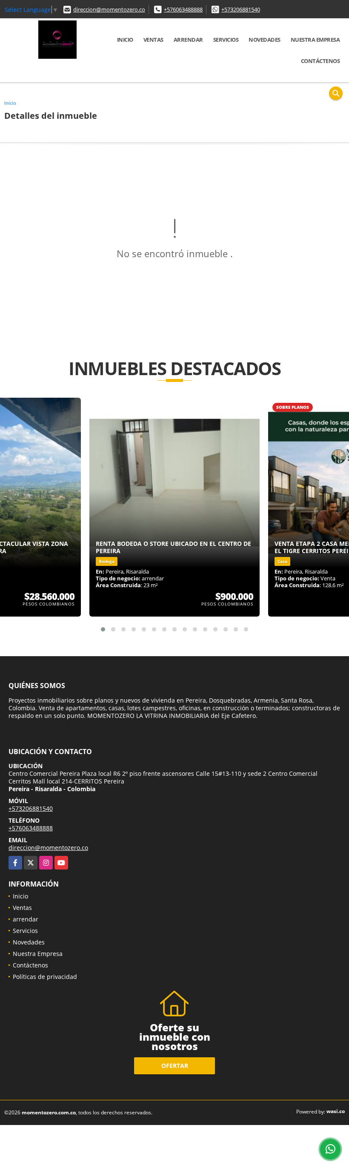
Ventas (153, 39)
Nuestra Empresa (315, 39)
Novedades (264, 39)
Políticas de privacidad (45, 977)
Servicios (226, 39)
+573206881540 (240, 9)
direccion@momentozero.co (109, 9)
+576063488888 (183, 9)
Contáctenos (320, 61)
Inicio (125, 39)
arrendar (188, 39)
